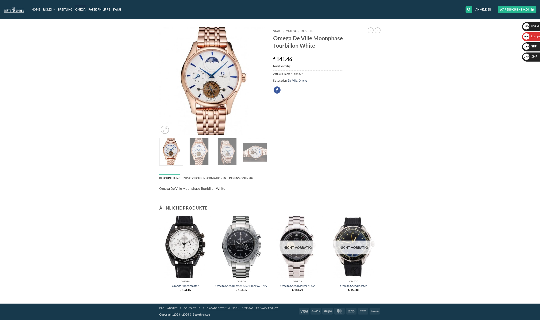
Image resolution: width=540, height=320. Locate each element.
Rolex (47, 9)
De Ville (307, 31)
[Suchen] (469, 9)
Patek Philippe (99, 9)
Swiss (117, 9)
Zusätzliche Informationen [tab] (204, 178)
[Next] (259, 81)
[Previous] (166, 81)
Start (277, 31)
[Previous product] (378, 30)
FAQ (162, 308)
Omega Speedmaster (185, 286)
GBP (530, 46)
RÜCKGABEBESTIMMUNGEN (221, 308)
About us (174, 308)
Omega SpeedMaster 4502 (297, 286)
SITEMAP (248, 308)
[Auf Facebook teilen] (277, 90)
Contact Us (192, 308)
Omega (80, 9)
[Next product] (371, 30)
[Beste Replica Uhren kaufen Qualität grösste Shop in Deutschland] (14, 9)
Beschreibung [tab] (169, 178)
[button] (483, 9)
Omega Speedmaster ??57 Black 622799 (241, 286)
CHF (530, 56)
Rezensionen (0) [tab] (241, 178)
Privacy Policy (267, 308)
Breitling (65, 9)
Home (36, 9)
